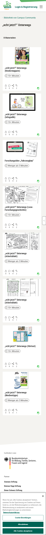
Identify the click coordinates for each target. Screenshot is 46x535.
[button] (22, 69)
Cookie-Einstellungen (23, 517)
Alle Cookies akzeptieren (23, 531)
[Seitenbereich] (44, 220)
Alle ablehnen (23, 524)
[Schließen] (43, 496)
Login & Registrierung (26, 6)
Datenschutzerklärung (11, 512)
